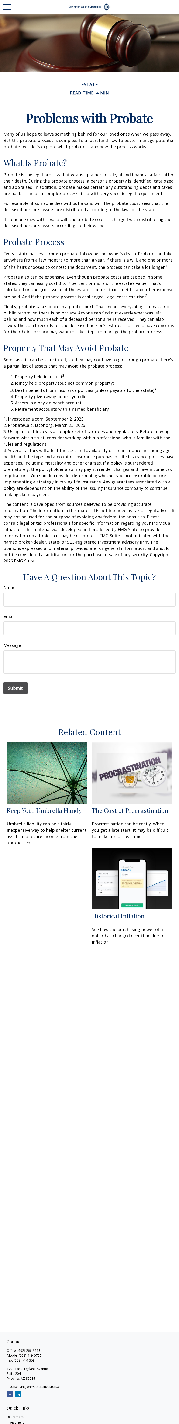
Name (9, 587)
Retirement (15, 1416)
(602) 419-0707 (30, 1355)
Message (12, 645)
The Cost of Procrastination (130, 810)
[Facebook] (10, 1394)
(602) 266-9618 (28, 1350)
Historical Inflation (118, 916)
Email (8, 616)
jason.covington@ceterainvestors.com (36, 1386)
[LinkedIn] (18, 1394)
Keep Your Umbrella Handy (44, 810)
